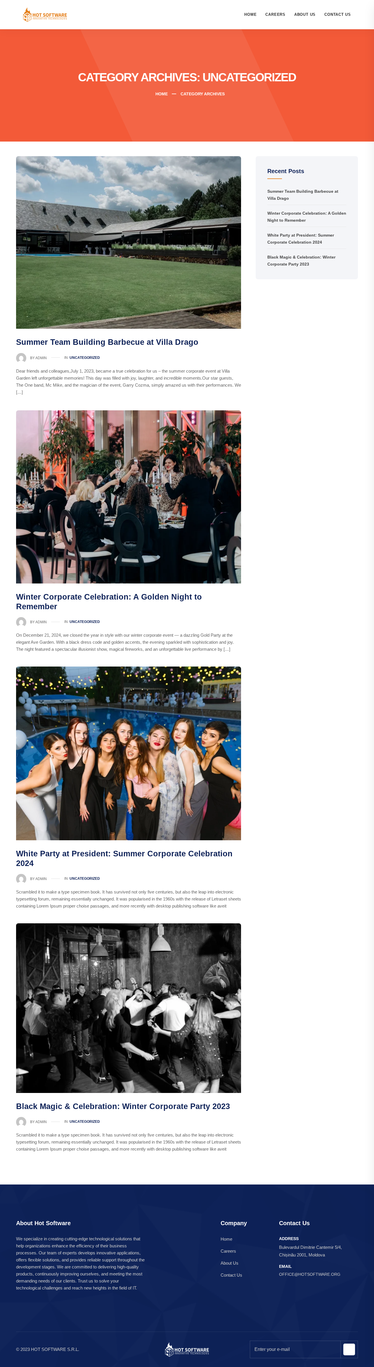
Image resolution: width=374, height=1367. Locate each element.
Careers (275, 14)
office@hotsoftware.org (309, 1274)
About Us (305, 14)
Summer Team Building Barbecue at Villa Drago (107, 342)
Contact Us (337, 14)
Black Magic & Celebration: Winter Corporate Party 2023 (123, 1106)
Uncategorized (85, 358)
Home (250, 14)
